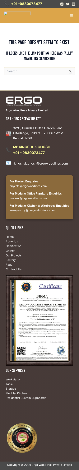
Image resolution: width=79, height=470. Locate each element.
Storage (11, 388)
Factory (11, 260)
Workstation (13, 379)
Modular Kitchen (16, 393)
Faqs (9, 264)
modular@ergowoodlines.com (28, 198)
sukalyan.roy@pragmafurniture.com (32, 210)
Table (9, 384)
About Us (12, 241)
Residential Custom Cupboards (26, 398)
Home (10, 237)
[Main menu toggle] (71, 15)
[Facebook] (62, 4)
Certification (13, 246)
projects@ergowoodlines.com (28, 186)
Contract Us (14, 269)
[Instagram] (73, 4)
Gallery (10, 251)
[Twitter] (67, 4)
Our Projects (14, 255)
